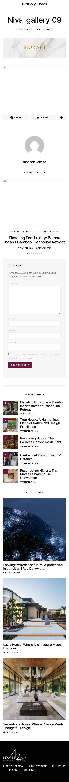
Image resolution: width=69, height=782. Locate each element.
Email (11, 330)
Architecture (17, 232)
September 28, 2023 (29, 431)
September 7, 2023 (28, 482)
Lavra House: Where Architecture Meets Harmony (32, 646)
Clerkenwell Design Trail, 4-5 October (41, 457)
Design (29, 232)
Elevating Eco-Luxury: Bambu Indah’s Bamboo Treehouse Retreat (34, 239)
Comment (13, 284)
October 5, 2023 (43, 248)
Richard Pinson (25, 248)
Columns (28, 770)
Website (12, 343)
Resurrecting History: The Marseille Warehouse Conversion (38, 474)
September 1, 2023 (11, 573)
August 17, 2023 (10, 732)
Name (11, 318)
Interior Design (50, 232)
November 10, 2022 (25, 29)
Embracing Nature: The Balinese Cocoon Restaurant (40, 440)
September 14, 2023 (29, 446)
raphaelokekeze (45, 29)
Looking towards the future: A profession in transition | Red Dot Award (33, 566)
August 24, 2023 (10, 653)
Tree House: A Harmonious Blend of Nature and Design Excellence (40, 423)
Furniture (58, 766)
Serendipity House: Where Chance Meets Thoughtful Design (33, 726)
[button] (65, 4)
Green (38, 232)
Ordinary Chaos (34, 4)
